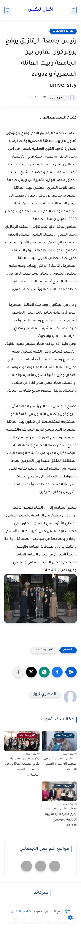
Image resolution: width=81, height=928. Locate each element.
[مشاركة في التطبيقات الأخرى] (18, 672)
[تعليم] (45, 920)
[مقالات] (19, 920)
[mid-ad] (40, 866)
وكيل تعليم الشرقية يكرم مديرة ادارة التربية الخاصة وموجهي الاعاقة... (61, 817)
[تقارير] (53, 920)
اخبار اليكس (40, 10)
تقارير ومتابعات (63, 31)
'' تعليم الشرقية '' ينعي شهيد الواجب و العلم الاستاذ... (60, 764)
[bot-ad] (26, 866)
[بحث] (7, 10)
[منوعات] (10, 920)
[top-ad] (54, 866)
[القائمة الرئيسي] (73, 10)
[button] (57, 672)
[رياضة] (36, 920)
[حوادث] (62, 920)
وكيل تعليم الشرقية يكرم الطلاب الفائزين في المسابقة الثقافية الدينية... (22, 767)
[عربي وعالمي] (27, 920)
